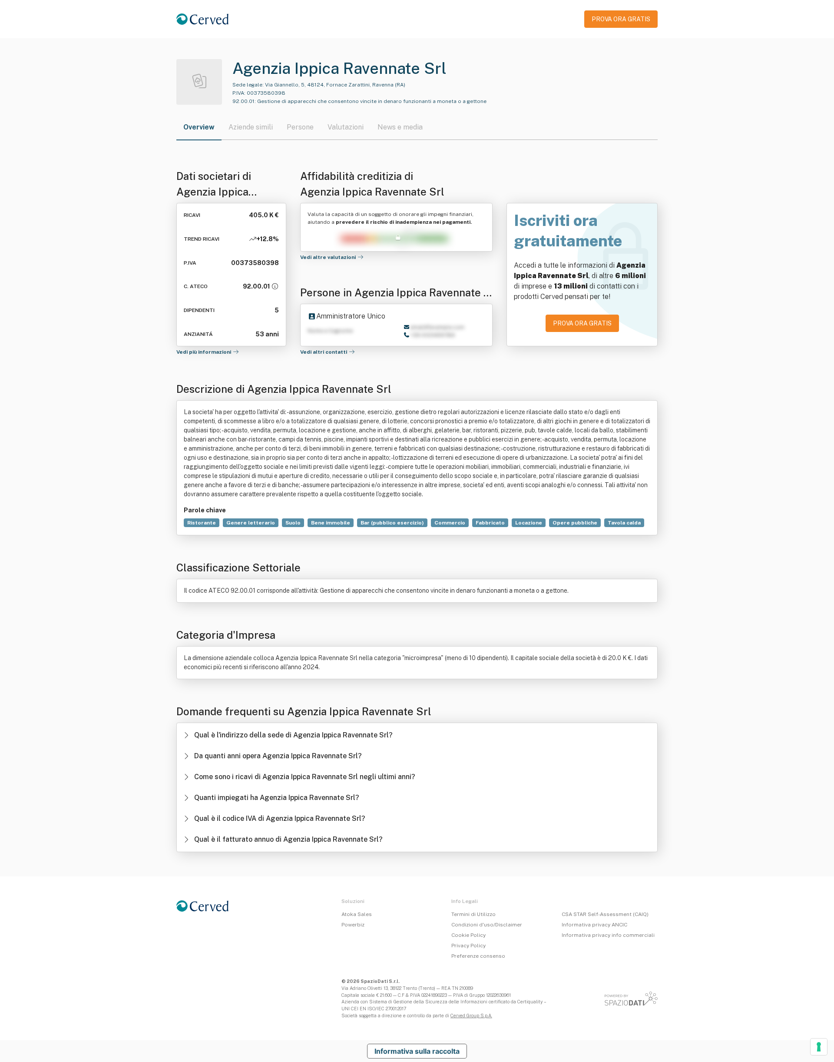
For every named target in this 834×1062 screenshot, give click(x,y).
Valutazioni (346, 127)
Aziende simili (250, 127)
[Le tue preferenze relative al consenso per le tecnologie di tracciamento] (819, 1047)
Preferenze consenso (478, 956)
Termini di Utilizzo (473, 914)
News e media (400, 127)
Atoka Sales (356, 914)
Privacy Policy (468, 946)
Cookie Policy (468, 935)
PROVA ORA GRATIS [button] (621, 19)
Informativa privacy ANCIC (594, 925)
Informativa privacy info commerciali (608, 935)
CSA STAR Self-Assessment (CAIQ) (605, 914)
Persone (300, 127)
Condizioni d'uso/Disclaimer (486, 925)
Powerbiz (352, 925)
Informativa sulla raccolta (417, 1051)
